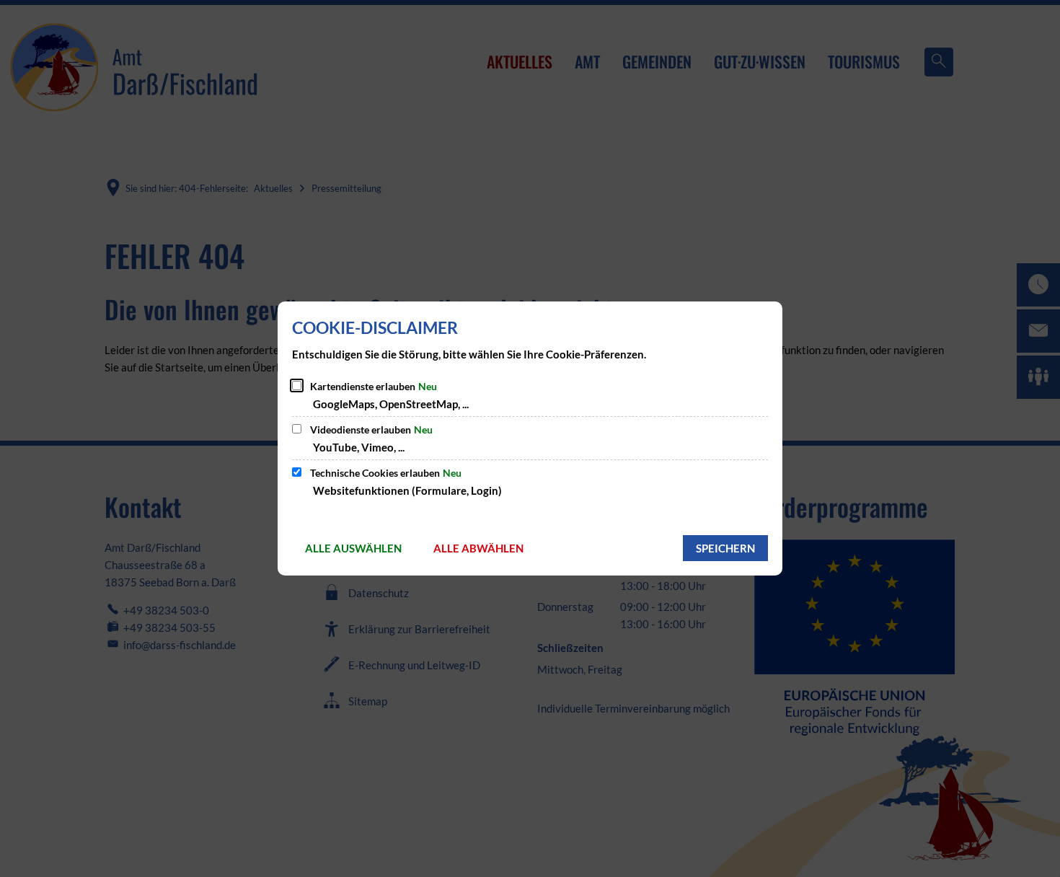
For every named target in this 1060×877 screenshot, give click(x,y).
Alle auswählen (353, 548)
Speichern (725, 548)
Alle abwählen (478, 548)
